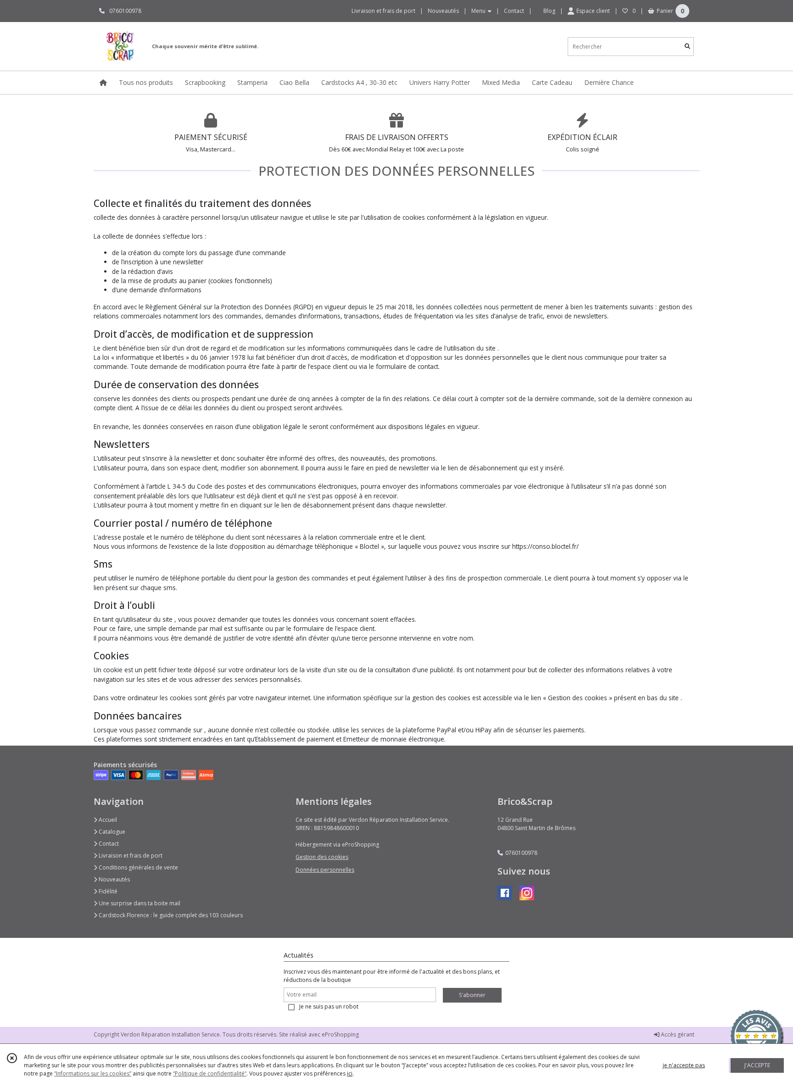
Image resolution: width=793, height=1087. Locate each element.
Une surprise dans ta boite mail (138, 903)
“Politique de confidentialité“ (209, 1073)
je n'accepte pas (684, 1065)
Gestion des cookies (322, 857)
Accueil (107, 820)
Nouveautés (113, 879)
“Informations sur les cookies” (92, 1073)
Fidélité (107, 891)
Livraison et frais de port (129, 855)
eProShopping (340, 1034)
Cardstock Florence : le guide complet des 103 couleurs (170, 915)
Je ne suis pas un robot (328, 1006)
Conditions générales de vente (137, 867)
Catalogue (111, 832)
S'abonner (472, 995)
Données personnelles (325, 870)
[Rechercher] (687, 47)
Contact (514, 11)
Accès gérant (676, 1034)
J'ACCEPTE (757, 1065)
